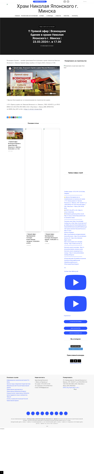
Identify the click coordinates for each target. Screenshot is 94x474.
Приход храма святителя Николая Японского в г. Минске (42, 418)
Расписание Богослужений (29, 15)
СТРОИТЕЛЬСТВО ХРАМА (75, 321)
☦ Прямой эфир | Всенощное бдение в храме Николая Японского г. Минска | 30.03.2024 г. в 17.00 (14, 145)
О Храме (41, 15)
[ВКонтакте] (7, 117)
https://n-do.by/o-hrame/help (33, 109)
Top (47, 426)
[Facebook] (28, 413)
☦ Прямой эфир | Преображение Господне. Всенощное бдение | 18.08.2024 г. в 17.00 (51, 237)
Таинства (66, 15)
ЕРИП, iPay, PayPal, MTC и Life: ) (71, 387)
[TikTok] (42, 413)
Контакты (75, 15)
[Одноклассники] (9, 117)
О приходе (50, 15)
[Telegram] (21, 117)
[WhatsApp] (17, 117)
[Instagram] (37, 413)
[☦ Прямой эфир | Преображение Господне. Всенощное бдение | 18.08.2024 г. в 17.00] (51, 180)
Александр (45, 45)
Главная (17, 15)
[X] (13, 117)
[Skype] (19, 117)
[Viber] (15, 117)
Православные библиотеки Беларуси (16, 391)
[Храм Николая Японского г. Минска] (47, 8)
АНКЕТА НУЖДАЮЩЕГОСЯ (76, 332)
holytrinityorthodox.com (75, 363)
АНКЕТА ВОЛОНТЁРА (75, 328)
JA (68, 1)
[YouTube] (51, 413)
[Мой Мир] (11, 117)
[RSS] (47, 413)
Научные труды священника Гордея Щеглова (18, 384)
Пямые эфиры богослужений (47, 26)
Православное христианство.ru (15, 389)
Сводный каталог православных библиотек (18, 393)
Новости (58, 15)
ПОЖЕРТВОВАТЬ (40, 1)
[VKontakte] (66, 413)
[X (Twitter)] (33, 413)
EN (64, 1)
